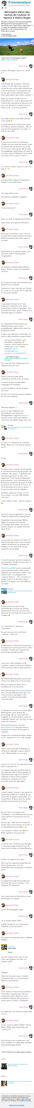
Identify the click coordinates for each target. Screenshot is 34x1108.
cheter (10, 952)
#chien (15, 349)
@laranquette (21, 690)
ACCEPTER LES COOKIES (18, 1105)
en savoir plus (27, 1100)
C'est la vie (11, 946)
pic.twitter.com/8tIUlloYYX (15, 353)
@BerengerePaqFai (9, 60)
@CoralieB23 (10, 568)
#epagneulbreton (11, 351)
